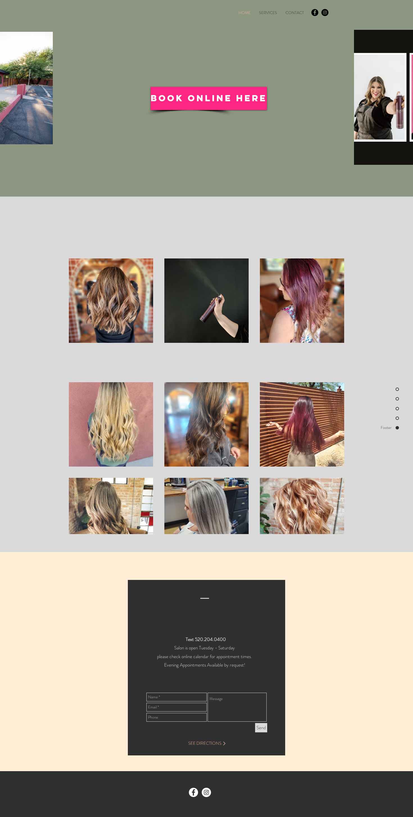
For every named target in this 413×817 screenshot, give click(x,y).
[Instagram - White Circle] (206, 792)
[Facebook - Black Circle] (314, 12)
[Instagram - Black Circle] (324, 12)
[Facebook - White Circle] (193, 792)
